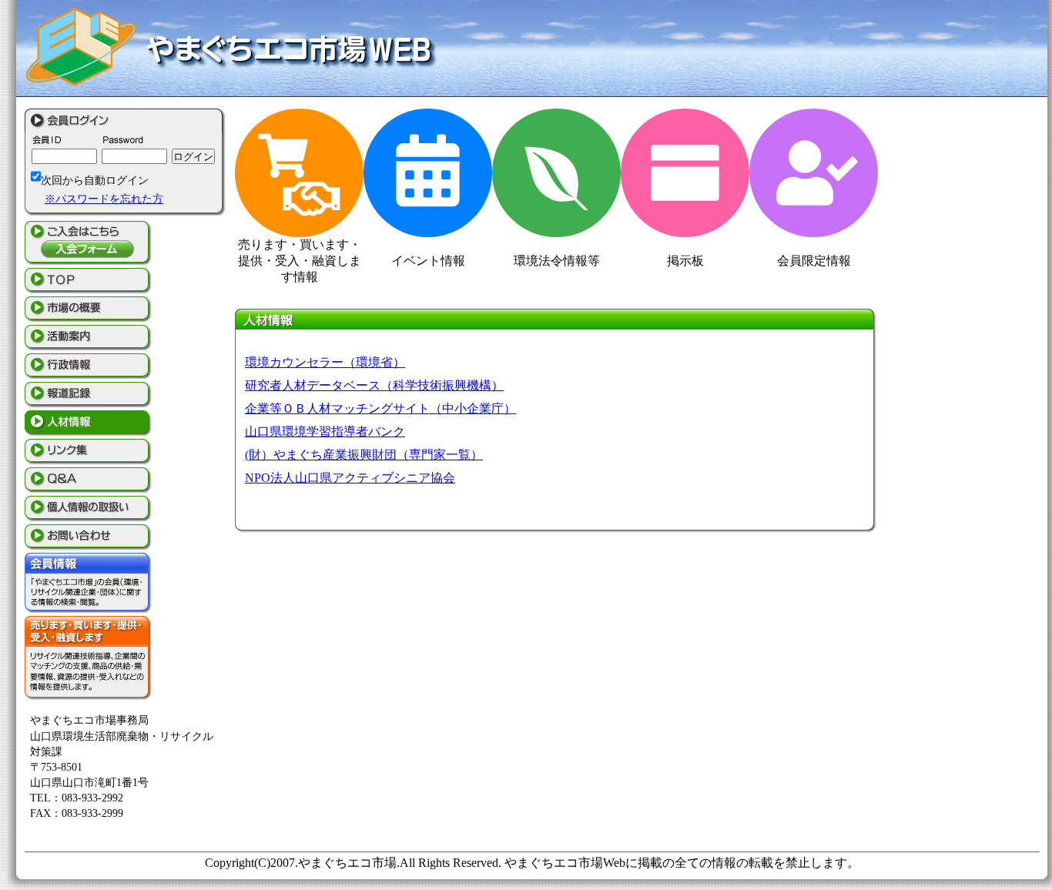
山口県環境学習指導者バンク (325, 431)
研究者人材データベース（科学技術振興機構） (374, 385)
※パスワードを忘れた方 (104, 198)
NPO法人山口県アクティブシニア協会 (350, 477)
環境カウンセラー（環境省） (325, 362)
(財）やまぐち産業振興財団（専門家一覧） (364, 454)
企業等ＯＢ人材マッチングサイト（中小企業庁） (380, 408)
